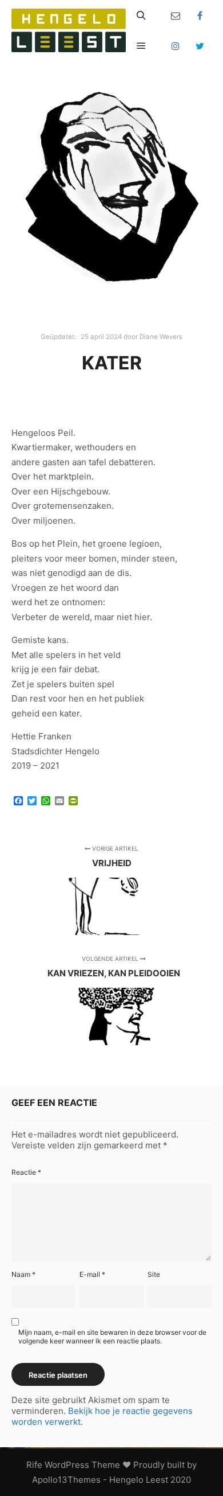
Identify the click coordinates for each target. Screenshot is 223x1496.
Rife (34, 1464)
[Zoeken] (141, 15)
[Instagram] (175, 45)
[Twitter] (200, 45)
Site (154, 1274)
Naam (23, 1274)
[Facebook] (200, 15)
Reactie (26, 1172)
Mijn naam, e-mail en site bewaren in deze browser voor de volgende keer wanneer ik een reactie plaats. (112, 1336)
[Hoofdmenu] (141, 45)
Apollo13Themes (66, 1479)
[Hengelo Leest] (68, 30)
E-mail (92, 1274)
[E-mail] (175, 15)
